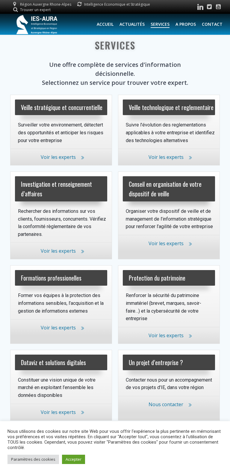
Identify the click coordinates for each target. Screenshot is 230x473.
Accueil (105, 24)
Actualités (132, 24)
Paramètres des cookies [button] (33, 459)
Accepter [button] (73, 459)
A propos (185, 24)
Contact (212, 24)
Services (160, 24)
